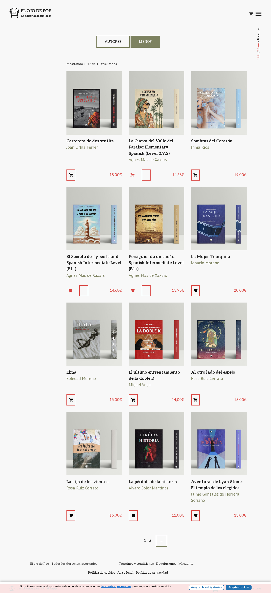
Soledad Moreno (81, 378)
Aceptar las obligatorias (206, 587)
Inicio (258, 56)
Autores (113, 42)
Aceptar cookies (238, 587)
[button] (70, 175)
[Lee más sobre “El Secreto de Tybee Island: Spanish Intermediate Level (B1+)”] (72, 291)
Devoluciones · (167, 564)
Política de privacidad (152, 573)
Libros (258, 47)
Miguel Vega (140, 384)
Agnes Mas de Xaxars (148, 159)
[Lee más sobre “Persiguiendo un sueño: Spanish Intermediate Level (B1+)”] (135, 291)
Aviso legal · (126, 573)
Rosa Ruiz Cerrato (207, 378)
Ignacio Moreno (205, 263)
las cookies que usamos (116, 586)
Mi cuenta (186, 564)
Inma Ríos (200, 147)
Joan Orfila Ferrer (82, 147)
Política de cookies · (102, 573)
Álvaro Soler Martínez (148, 488)
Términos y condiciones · (137, 564)
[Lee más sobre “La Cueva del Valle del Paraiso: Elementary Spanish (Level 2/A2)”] (135, 175)
